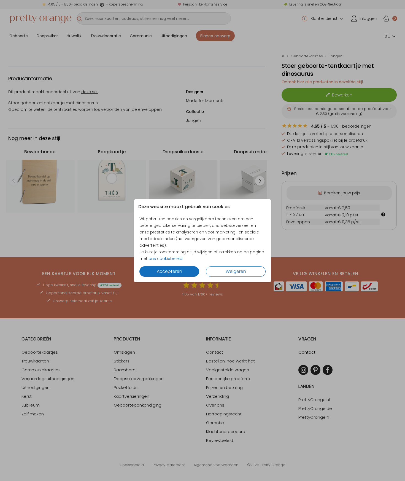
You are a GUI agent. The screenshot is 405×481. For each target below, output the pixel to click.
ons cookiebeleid (165, 258)
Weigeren (236, 271)
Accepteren (169, 271)
